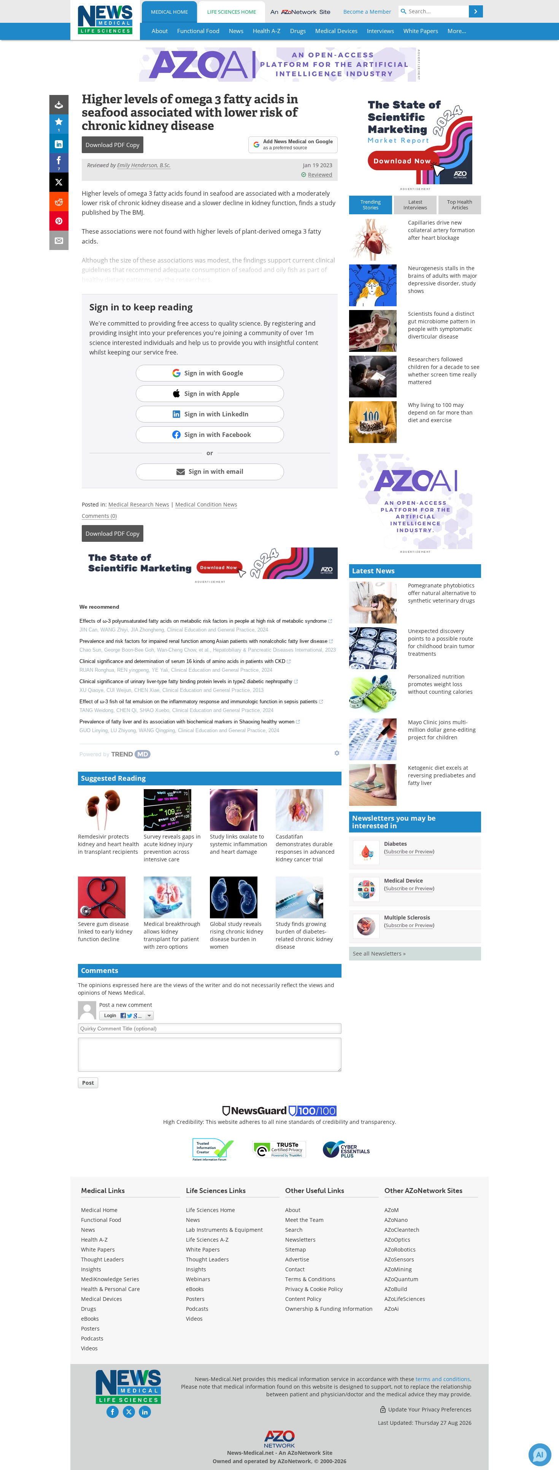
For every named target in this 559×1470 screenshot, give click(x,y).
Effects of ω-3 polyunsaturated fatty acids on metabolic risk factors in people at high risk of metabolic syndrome (203, 621)
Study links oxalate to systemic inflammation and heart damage (238, 844)
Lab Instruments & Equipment (224, 1229)
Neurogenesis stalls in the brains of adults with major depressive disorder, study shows (442, 279)
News (88, 1229)
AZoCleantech (401, 1229)
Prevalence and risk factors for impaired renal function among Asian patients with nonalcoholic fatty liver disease (203, 641)
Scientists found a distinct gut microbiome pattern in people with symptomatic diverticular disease (441, 325)
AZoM (391, 1210)
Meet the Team (304, 1219)
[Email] (59, 240)
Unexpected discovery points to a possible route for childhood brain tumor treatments (441, 642)
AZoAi (391, 1308)
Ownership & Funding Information (329, 1308)
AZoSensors (399, 1259)
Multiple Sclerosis (407, 917)
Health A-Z (94, 1239)
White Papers (98, 1249)
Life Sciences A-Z (207, 1239)
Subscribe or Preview (409, 851)
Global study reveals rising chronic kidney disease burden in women (236, 935)
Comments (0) (99, 515)
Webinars (198, 1279)
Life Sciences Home (231, 11)
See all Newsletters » (379, 953)
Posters (90, 1328)
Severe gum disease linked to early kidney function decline (105, 931)
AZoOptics (397, 1239)
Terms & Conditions (310, 1279)
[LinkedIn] (59, 143)
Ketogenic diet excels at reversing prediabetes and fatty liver (442, 775)
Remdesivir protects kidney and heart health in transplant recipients (108, 844)
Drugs (88, 1308)
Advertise (297, 1259)
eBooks (90, 1318)
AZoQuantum (401, 1279)
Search (294, 1229)
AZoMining (398, 1269)
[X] (59, 182)
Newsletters (300, 1239)
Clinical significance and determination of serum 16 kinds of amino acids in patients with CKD (182, 661)
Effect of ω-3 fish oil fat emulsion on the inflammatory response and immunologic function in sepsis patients (198, 701)
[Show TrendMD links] (337, 753)
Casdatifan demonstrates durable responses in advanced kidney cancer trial (305, 848)
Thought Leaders (102, 1259)
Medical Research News (138, 504)
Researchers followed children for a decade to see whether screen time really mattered (444, 371)
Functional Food (101, 1219)
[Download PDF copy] (59, 104)
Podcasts (92, 1338)
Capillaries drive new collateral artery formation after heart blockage (441, 230)
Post (88, 1082)
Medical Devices (101, 1298)
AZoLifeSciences (404, 1298)
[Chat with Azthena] (540, 1454)
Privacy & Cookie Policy (314, 1289)
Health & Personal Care (110, 1289)
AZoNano (396, 1219)
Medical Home (169, 11)
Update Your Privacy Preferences (429, 1409)
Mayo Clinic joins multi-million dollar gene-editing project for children (442, 729)
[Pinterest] (59, 221)
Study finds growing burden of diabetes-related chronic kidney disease (304, 935)
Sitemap (295, 1249)
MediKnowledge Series (110, 1279)
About (292, 1210)
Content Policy (303, 1298)
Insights (91, 1269)
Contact (295, 1269)
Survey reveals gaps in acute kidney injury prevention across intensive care (172, 848)
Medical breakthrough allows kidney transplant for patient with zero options (172, 935)
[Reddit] (59, 201)
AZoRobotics (400, 1249)
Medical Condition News (206, 504)
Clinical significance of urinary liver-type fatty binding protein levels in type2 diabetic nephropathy (185, 681)
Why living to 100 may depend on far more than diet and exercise (440, 412)
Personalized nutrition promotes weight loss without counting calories (440, 684)
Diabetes (395, 843)
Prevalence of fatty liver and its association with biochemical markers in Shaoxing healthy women (186, 722)
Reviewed (320, 174)
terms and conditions (443, 1379)
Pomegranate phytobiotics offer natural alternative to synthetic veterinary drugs (442, 593)
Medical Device (403, 880)
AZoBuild (395, 1289)
